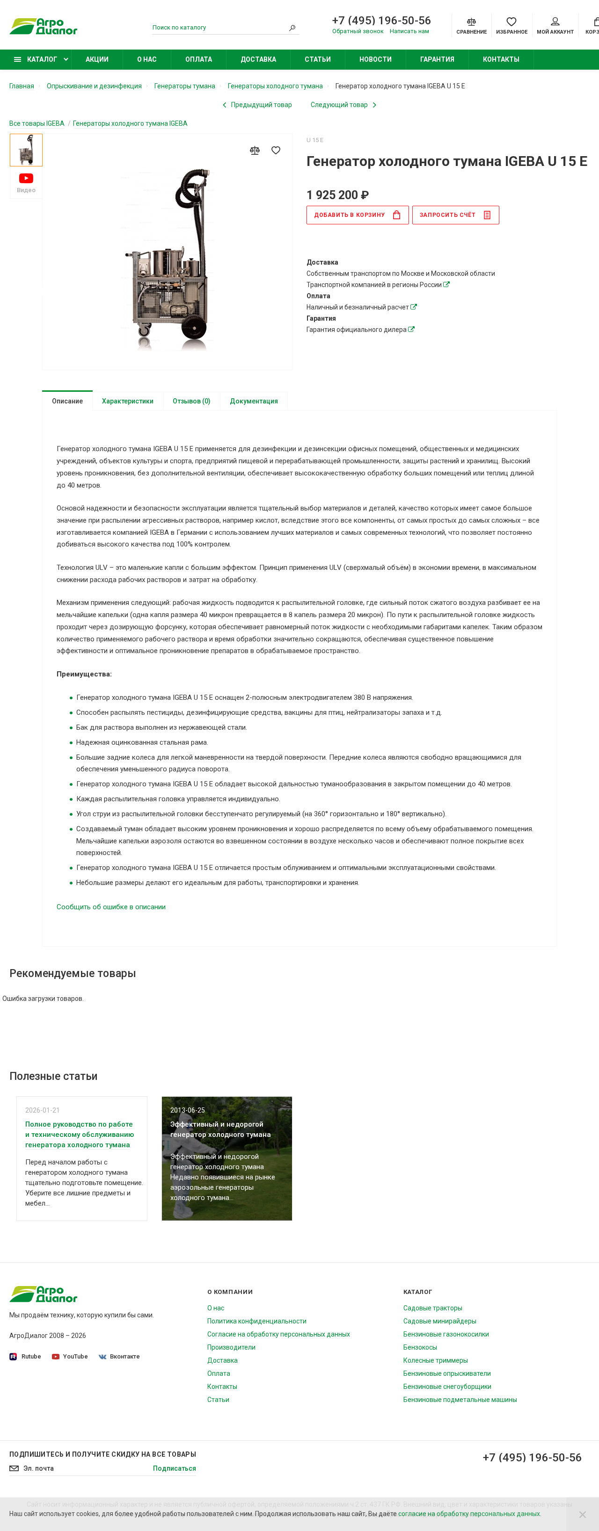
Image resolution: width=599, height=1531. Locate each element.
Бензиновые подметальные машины (460, 1399)
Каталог (41, 59)
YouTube (75, 1356)
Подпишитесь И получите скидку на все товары (102, 1454)
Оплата (198, 59)
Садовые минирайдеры (439, 1321)
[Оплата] (413, 307)
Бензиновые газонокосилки (446, 1334)
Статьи (318, 59)
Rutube (31, 1356)
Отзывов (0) (192, 401)
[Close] (582, 1514)
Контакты (501, 59)
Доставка (258, 59)
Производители (231, 1347)
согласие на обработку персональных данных (469, 1513)
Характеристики (127, 401)
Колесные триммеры (435, 1360)
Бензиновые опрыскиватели (447, 1373)
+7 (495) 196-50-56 (381, 20)
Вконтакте (125, 1356)
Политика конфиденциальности (257, 1321)
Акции (97, 59)
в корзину (349, 215)
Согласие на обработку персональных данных (278, 1334)
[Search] (292, 28)
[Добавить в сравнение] (254, 150)
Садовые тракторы (432, 1308)
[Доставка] (446, 284)
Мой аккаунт (555, 32)
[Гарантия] (411, 329)
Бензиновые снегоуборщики (447, 1386)
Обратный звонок (358, 31)
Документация (254, 401)
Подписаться (174, 1468)
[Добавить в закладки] (275, 150)
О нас (147, 59)
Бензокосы (420, 1347)
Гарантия (437, 59)
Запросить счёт (447, 215)
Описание (67, 401)
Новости (375, 59)
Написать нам (409, 31)
